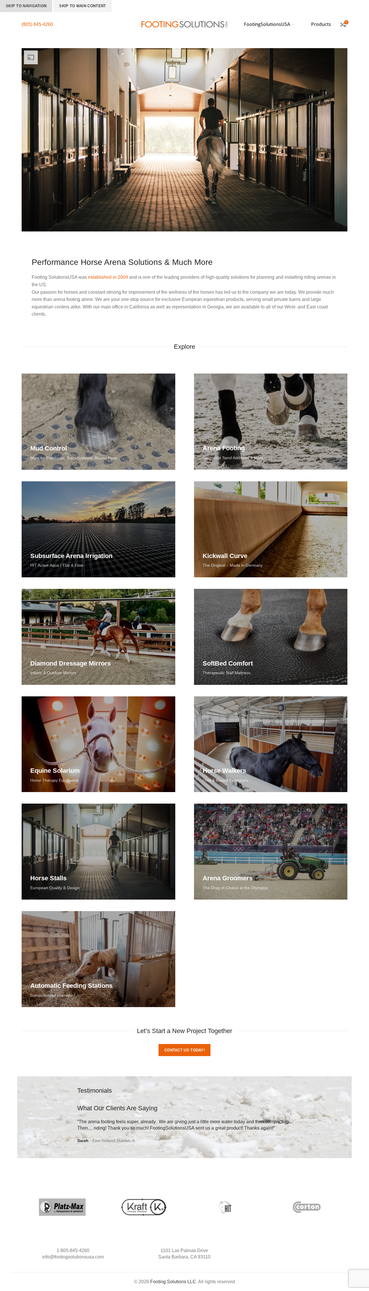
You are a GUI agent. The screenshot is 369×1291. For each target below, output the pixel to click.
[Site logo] (184, 24)
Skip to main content (82, 6)
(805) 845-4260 (37, 24)
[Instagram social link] (296, 1250)
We (162, 1121)
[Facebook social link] (290, 1250)
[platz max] (62, 1207)
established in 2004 (108, 277)
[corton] (307, 1207)
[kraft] (144, 1207)
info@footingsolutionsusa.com (73, 1256)
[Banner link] (98, 422)
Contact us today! (184, 1050)
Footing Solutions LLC (173, 1281)
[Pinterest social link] (302, 1250)
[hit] (225, 1207)
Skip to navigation (26, 6)
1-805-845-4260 (73, 1250)
